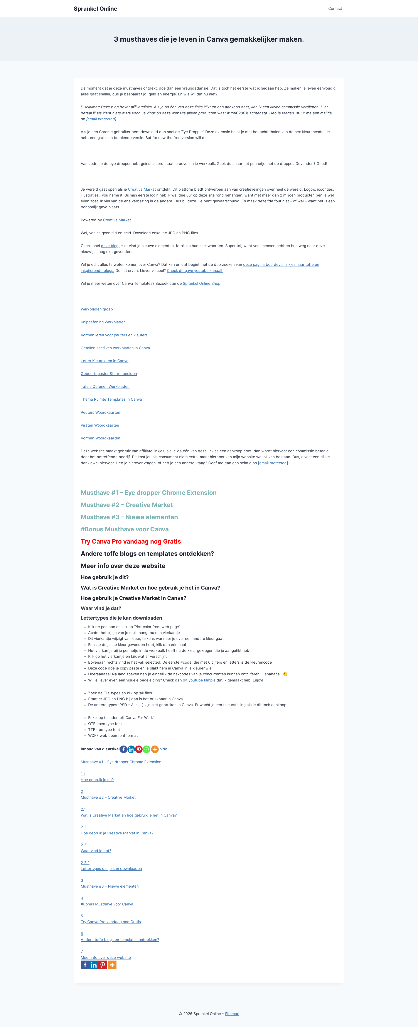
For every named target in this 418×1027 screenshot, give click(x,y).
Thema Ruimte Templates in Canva (111, 399)
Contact (335, 8)
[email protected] (101, 119)
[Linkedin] (131, 749)
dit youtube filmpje (199, 680)
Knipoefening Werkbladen (103, 322)
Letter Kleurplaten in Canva (104, 361)
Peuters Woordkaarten (100, 412)
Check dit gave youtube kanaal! (195, 270)
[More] (155, 749)
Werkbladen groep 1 (98, 309)
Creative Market (142, 189)
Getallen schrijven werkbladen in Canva (115, 348)
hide (163, 749)
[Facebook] (123, 749)
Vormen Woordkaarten (100, 438)
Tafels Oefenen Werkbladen (105, 386)
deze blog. (110, 246)
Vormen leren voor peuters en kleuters (114, 335)
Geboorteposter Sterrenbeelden (109, 373)
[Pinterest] (139, 749)
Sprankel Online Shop (201, 283)
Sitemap (232, 1014)
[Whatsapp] (146, 749)
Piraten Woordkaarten (100, 425)
